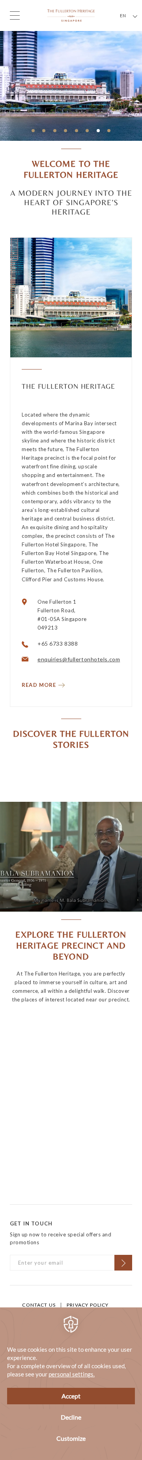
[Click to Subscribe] (123, 1263)
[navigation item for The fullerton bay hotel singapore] (44, 131)
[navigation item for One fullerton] (76, 131)
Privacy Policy (87, 1305)
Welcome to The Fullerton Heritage (71, 169)
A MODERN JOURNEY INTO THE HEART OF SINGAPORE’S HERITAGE (71, 202)
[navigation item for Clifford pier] (54, 131)
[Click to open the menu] (15, 15)
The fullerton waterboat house (72, 68)
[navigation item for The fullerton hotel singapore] (87, 131)
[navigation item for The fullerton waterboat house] (98, 131)
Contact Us (39, 1305)
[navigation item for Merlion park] (109, 131)
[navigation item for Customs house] (33, 131)
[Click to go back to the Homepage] (71, 14)
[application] (71, 1383)
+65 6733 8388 (57, 643)
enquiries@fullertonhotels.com (78, 659)
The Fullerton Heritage (68, 386)
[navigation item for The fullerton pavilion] (65, 131)
